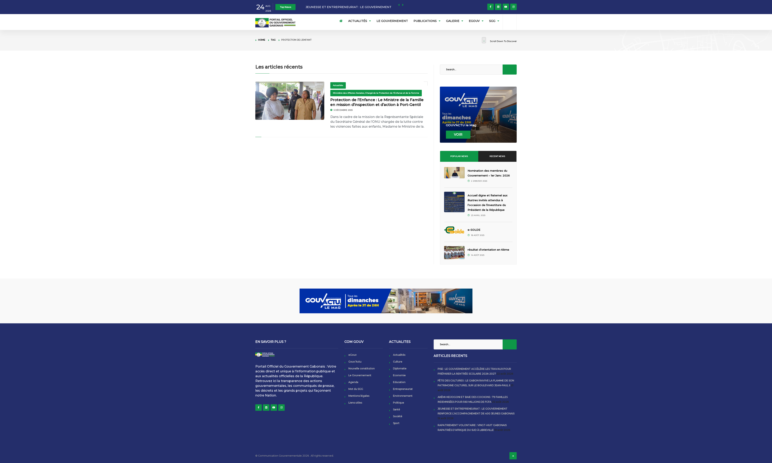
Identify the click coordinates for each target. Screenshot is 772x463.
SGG (492, 21)
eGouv (474, 21)
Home (261, 39)
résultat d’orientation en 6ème (488, 249)
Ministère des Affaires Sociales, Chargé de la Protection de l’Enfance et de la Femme (376, 93)
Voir (458, 134)
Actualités (357, 21)
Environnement (403, 395)
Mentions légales (358, 395)
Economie (399, 375)
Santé (396, 409)
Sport (396, 423)
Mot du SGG (355, 388)
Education (399, 382)
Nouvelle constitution (361, 368)
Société (397, 416)
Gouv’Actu (354, 361)
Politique (398, 402)
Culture (397, 361)
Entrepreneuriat (403, 388)
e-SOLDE (474, 229)
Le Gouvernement (392, 21)
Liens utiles (355, 402)
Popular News (459, 156)
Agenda (353, 382)
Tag (273, 39)
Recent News (497, 156)
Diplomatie (400, 368)
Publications (425, 21)
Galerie (452, 21)
